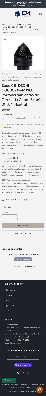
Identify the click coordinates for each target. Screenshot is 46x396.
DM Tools (11, 384)
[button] (4, 13)
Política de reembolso (18, 388)
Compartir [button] (8, 207)
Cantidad (5, 213)
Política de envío (32, 388)
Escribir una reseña (23, 259)
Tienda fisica (9, 311)
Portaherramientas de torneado (19, 24)
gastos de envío (20, 118)
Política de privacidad (37, 384)
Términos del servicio (32, 391)
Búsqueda (8, 295)
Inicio (4, 24)
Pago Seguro (9, 305)
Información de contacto (16, 391)
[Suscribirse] (36, 357)
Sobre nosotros (10, 290)
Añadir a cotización (23, 233)
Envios (6, 300)
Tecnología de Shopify (21, 384)
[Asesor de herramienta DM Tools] (39, 389)
